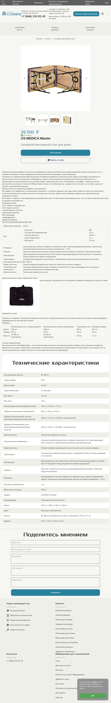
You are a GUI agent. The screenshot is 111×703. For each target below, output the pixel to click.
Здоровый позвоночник (65, 651)
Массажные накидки (64, 619)
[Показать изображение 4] (67, 120)
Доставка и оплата (18, 2)
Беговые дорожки (63, 615)
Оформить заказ (90, 2)
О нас (3, 2)
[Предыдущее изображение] (24, 78)
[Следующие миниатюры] (88, 120)
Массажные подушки (64, 647)
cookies (94, 682)
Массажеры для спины (65, 638)
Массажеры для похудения (67, 642)
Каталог (48, 39)
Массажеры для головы (65, 633)
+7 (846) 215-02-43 (15, 661)
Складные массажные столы (64, 39)
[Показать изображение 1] (30, 120)
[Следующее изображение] (86, 78)
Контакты (38, 2)
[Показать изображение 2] (42, 120)
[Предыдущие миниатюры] (22, 120)
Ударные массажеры (64, 624)
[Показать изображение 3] (54, 120)
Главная (39, 39)
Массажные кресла (63, 610)
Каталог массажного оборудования (58, 2)
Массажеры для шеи (64, 629)
